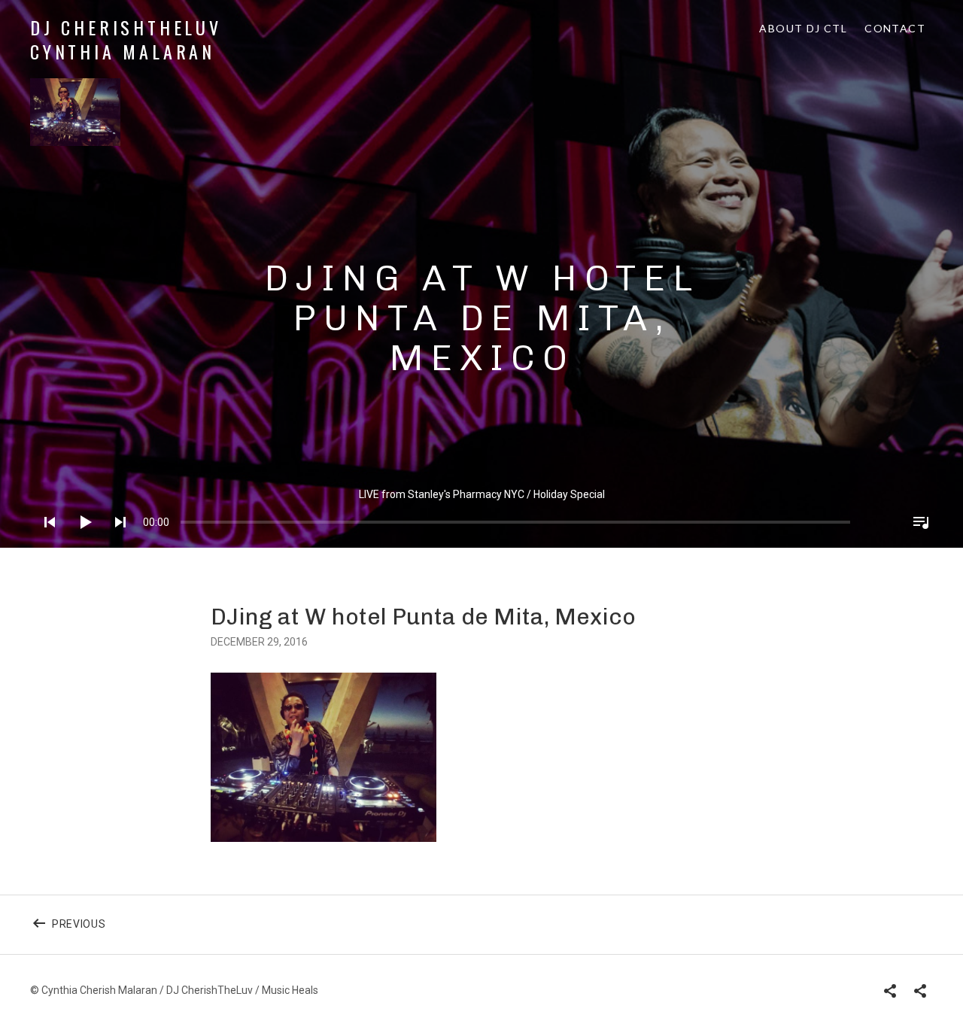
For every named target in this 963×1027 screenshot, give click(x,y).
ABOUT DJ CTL (803, 28)
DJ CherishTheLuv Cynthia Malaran (126, 39)
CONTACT (894, 28)
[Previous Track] (45, 541)
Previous (99, 933)
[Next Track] (115, 541)
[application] (481, 510)
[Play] (80, 541)
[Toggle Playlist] (916, 541)
